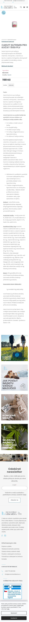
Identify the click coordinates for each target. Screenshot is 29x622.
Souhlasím (14, 618)
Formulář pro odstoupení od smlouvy (12, 556)
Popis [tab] (5, 85)
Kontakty (4, 559)
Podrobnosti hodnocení (8, 41)
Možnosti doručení (7, 66)
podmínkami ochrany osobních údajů (14, 495)
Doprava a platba (6, 546)
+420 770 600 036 (8, 0)
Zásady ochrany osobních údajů (11, 551)
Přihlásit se (14, 500)
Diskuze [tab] (11, 85)
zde (8, 609)
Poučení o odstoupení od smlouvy (11, 554)
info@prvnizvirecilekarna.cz (19, 0)
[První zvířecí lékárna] (12, 513)
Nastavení (14, 613)
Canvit (9, 75)
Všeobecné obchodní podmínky (10, 549)
